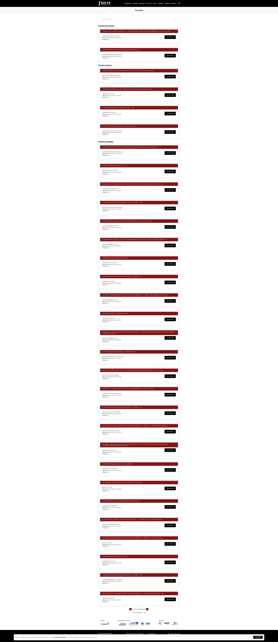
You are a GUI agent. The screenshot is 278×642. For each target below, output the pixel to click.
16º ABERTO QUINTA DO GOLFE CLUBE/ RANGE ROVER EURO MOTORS (120, 501)
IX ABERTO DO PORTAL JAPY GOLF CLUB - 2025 (114, 165)
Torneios (167, 3)
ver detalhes (170, 37)
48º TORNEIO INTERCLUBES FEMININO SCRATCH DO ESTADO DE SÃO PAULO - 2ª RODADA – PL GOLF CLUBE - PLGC (132, 538)
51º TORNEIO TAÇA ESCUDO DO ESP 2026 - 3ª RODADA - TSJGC (118, 126)
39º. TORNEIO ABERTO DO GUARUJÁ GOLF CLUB (115, 313)
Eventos (174, 3)
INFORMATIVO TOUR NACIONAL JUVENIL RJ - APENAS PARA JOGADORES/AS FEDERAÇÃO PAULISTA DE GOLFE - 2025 (132, 184)
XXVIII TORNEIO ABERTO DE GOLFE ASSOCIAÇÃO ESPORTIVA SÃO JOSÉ (120, 49)
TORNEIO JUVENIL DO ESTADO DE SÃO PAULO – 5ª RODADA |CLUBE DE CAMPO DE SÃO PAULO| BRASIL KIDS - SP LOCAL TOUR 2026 (136, 31)
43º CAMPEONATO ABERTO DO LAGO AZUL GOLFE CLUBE (117, 464)
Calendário (127, 3)
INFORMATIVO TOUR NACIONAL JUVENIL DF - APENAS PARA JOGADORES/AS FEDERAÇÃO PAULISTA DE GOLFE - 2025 (132, 370)
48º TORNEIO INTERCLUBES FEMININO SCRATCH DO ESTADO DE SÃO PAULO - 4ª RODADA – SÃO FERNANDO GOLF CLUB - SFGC (135, 295)
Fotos (155, 3)
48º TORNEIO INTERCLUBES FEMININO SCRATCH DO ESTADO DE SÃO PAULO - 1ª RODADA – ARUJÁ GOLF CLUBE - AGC (133, 593)
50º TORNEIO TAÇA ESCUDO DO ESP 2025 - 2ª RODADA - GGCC (118, 351)
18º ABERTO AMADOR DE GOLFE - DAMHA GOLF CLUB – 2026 (118, 107)
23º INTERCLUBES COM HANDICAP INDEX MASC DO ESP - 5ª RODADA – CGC (122, 407)
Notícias (149, 3)
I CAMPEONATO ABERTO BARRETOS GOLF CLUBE (115, 258)
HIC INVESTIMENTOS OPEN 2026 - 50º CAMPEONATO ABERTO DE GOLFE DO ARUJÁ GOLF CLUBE (127, 89)
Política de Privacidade (60, 637)
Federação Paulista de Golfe (106, 3)
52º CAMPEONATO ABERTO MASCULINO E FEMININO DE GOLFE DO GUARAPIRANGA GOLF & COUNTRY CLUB (130, 147)
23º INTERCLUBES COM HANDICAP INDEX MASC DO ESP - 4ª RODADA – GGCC (122, 575)
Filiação (135, 3)
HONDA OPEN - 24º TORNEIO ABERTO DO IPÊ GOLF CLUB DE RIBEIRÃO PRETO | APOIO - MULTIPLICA (128, 388)
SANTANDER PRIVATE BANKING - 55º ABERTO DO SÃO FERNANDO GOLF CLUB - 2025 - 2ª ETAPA (127, 221)
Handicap (142, 3)
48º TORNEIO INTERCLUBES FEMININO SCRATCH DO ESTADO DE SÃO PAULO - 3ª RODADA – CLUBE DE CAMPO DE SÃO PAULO (135, 425)
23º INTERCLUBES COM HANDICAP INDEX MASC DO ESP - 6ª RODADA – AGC (122, 276)
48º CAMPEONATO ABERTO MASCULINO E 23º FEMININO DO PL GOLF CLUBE (122, 482)
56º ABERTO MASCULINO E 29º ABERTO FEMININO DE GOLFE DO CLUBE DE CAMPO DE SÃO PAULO (128, 70)
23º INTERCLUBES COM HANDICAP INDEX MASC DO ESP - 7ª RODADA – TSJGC (122, 202)
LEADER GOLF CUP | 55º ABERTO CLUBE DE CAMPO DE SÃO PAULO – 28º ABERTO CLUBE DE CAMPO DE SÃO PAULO (132, 519)
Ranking (160, 3)
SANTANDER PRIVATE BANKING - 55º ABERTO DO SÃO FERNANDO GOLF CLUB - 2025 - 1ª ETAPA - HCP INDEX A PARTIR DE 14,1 (134, 239)
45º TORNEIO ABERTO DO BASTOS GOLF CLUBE (114, 556)
